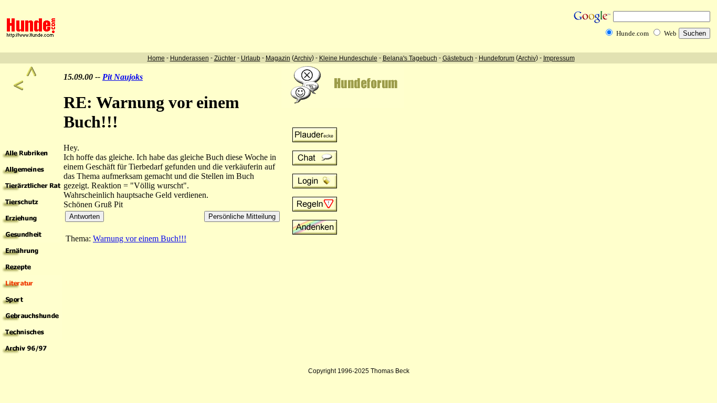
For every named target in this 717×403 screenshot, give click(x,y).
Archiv (303, 58)
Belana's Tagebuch (410, 58)
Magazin (278, 58)
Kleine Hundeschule (348, 58)
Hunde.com (632, 33)
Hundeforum (496, 58)
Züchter (225, 58)
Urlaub (250, 58)
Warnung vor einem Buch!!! (139, 238)
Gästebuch (457, 58)
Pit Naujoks (122, 76)
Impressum (559, 58)
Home (156, 58)
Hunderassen (189, 58)
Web (670, 33)
